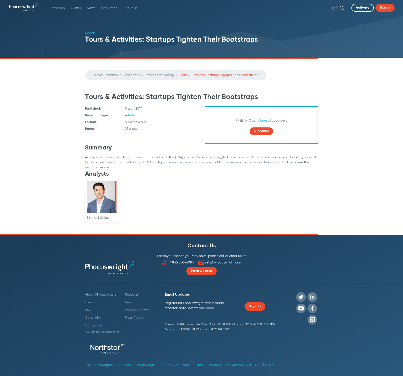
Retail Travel (264, 365)
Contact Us (94, 325)
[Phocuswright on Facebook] (312, 308)
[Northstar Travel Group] (107, 348)
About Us (130, 8)
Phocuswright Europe (151, 365)
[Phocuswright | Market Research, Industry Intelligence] (23, 7)
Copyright (92, 318)
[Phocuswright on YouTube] (301, 308)
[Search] (340, 7)
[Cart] (334, 7)
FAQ (88, 310)
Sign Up (255, 306)
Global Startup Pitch (187, 365)
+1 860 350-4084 (181, 262)
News (91, 8)
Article (130, 115)
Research (58, 8)
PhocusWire (216, 365)
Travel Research (105, 75)
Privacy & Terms (137, 310)
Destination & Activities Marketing (148, 75)
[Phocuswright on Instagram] (312, 320)
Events (76, 8)
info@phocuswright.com (223, 262)
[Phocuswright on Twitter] (301, 297)
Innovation (109, 8)
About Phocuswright (100, 294)
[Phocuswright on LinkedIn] (312, 297)
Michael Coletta (99, 218)
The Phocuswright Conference (108, 365)
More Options (201, 271)
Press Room (134, 318)
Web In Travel (240, 365)
